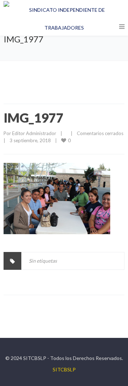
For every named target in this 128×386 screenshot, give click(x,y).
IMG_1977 (34, 117)
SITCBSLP (64, 369)
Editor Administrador (34, 133)
